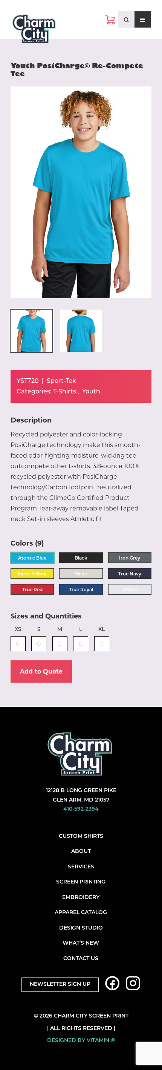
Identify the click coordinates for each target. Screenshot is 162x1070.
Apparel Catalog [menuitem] (81, 913)
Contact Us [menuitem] (80, 959)
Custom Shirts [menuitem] (81, 836)
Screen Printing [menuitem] (80, 882)
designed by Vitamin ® (81, 1041)
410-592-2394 (81, 809)
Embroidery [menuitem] (80, 897)
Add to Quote (41, 671)
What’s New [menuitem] (81, 943)
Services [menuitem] (81, 867)
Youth (91, 392)
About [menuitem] (81, 851)
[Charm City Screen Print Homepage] (34, 31)
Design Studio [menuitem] (81, 928)
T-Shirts (64, 392)
